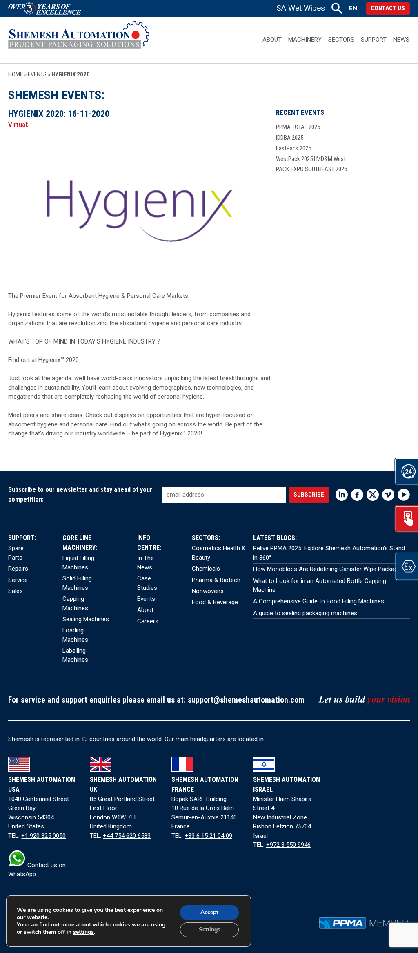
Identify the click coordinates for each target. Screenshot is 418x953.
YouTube (404, 495)
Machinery (305, 39)
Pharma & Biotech (216, 580)
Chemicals (206, 568)
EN (353, 8)
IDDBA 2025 (289, 137)
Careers (147, 621)
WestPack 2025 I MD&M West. (311, 159)
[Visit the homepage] (78, 39)
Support (374, 39)
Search (336, 8)
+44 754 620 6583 (127, 835)
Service (18, 580)
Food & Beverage (215, 602)
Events (37, 74)
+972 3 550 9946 (288, 844)
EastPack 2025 (293, 148)
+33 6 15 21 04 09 (208, 835)
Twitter (373, 495)
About (272, 39)
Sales (15, 591)
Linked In (342, 495)
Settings (209, 929)
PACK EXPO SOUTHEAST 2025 (311, 169)
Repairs (18, 568)
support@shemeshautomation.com (246, 700)
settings (83, 932)
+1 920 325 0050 (43, 835)
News (401, 39)
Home (15, 74)
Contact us (388, 8)
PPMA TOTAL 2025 (298, 127)
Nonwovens (208, 591)
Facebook (357, 495)
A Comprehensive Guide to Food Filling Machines (318, 601)
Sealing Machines (85, 619)
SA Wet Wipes (300, 8)
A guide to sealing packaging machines (305, 613)
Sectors (341, 39)
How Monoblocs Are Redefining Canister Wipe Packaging (329, 569)
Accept (209, 912)
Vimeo (388, 495)
